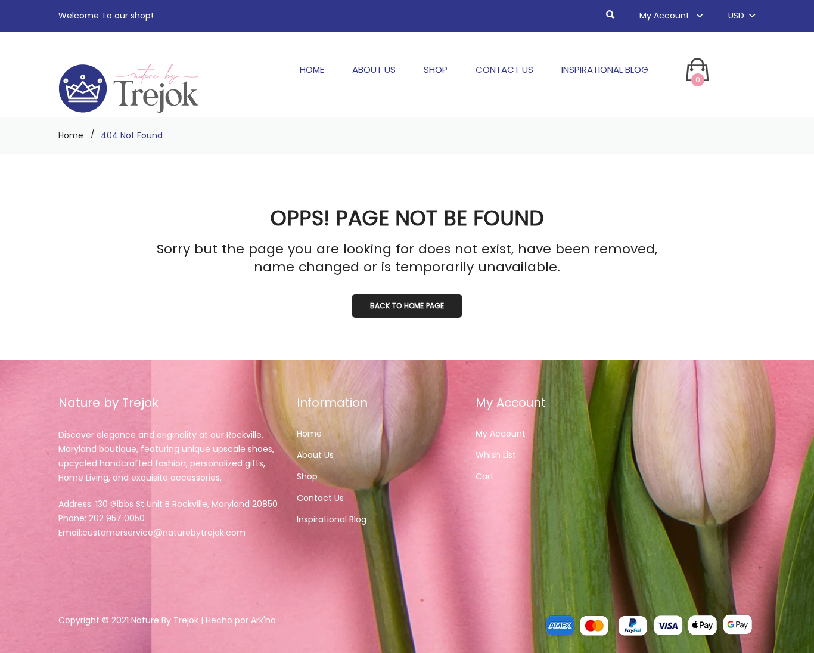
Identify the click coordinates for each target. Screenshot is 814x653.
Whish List (496, 455)
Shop (436, 69)
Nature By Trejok (164, 620)
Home (312, 69)
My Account (665, 15)
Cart (485, 476)
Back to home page (407, 306)
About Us (374, 69)
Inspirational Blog (604, 69)
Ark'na (263, 620)
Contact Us (504, 69)
